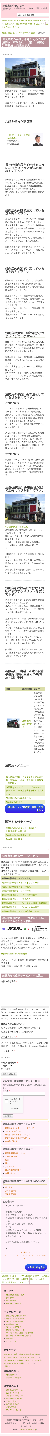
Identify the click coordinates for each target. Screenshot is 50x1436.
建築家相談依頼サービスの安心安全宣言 (20, 911)
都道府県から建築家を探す (16, 1316)
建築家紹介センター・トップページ (19, 1128)
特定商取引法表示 (12, 1404)
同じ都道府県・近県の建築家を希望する (21, 1027)
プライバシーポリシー (14, 1395)
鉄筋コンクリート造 (33, 1360)
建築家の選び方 (11, 1141)
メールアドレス (9, 1036)
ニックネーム (8, 1051)
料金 (30, 23)
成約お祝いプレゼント (14, 1303)
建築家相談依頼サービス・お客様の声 (19, 894)
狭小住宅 (35, 1354)
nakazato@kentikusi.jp (29, 1429)
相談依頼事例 (21, 23)
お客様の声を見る (36, 1267)
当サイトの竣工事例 (13, 1327)
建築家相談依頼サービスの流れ (16, 886)
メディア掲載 (11, 1407)
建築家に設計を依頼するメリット (18, 1134)
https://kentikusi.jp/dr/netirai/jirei (14, 953)
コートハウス (29, 1363)
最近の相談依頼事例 (13, 1170)
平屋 (21, 1363)
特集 (33, 32)
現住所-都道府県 (9, 1062)
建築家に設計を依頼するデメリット (19, 1138)
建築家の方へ (12, 1375)
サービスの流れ (11, 1156)
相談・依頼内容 (9, 981)
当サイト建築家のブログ (15, 1321)
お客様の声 (9, 23)
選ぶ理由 (8, 1187)
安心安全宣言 (10, 1194)
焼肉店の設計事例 (14, 801)
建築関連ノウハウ (12, 1324)
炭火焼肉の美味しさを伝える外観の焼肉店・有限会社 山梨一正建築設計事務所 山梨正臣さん (24, 780)
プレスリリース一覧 (13, 1410)
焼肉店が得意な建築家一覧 (18, 797)
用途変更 (15, 1363)
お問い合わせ (10, 1173)
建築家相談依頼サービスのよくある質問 (20, 907)
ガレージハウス (33, 1357)
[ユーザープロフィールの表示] (38, 145)
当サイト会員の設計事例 (15, 1318)
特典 (7, 1160)
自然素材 (21, 1354)
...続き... (7, 1366)
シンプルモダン (10, 1360)
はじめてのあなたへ (13, 1131)
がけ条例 (7, 1363)
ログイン (16, 27)
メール (6, 1090)
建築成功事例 (11, 1300)
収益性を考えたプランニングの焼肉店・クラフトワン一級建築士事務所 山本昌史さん (24, 790)
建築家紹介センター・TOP (13, 20)
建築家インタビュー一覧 (15, 1330)
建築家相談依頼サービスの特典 (16, 890)
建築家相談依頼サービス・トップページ (20, 882)
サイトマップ (23, 1282)
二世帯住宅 (22, 1357)
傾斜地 (28, 1354)
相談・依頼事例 (22, 1279)
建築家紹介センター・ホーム (15, 32)
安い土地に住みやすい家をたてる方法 (20, 1335)
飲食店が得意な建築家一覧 (18, 835)
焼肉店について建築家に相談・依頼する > (25, 809)
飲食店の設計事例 (14, 839)
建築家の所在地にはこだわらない (18, 1031)
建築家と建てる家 (10, 1354)
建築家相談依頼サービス (15, 1153)
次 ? (38, 1255)
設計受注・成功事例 (13, 1377)
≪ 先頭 (24, 1252)
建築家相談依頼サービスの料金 (16, 899)
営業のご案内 (11, 1401)
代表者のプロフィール (14, 1390)
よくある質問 (39, 23)
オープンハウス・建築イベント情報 (19, 1333)
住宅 (15, 1357)
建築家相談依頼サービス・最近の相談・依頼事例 (24, 903)
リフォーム (8, 1357)
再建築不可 (21, 1360)
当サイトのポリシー (13, 1393)
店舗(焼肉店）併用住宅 (27, 723)
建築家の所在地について (13, 1023)
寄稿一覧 (9, 1338)
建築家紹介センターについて (17, 1398)
